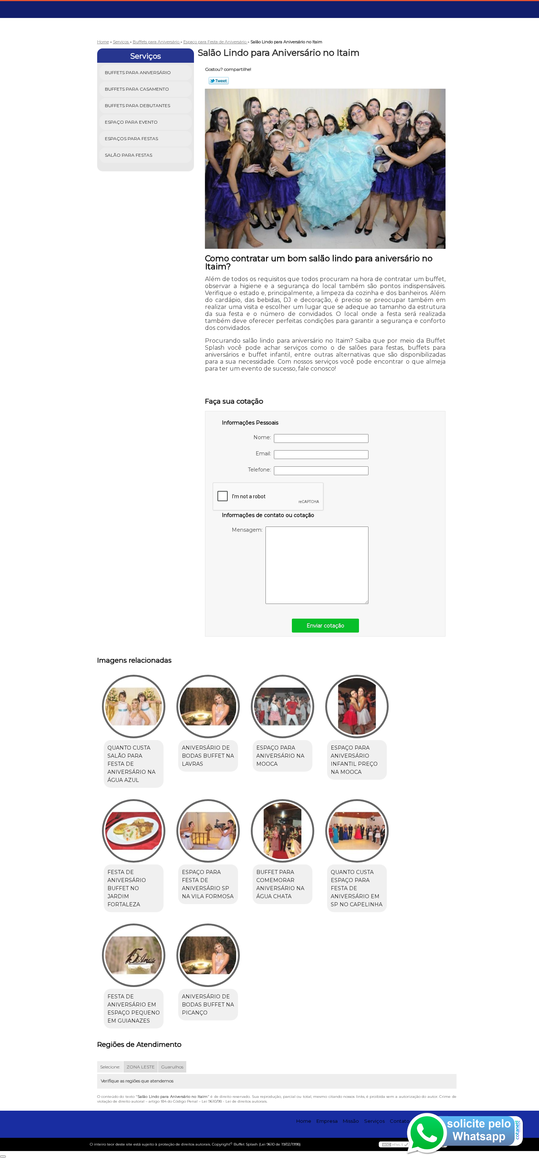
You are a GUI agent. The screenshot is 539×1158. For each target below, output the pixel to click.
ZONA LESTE (140, 1067)
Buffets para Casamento (137, 89)
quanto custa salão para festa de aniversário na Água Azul (131, 763)
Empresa (327, 1121)
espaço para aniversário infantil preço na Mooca (354, 759)
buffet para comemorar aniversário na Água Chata (280, 884)
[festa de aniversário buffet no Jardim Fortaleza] (133, 831)
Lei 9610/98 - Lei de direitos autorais (234, 1101)
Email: (265, 453)
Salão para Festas (128, 155)
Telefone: (261, 469)
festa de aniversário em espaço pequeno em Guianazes (133, 1008)
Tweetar (219, 80)
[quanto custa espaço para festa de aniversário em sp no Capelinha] (357, 831)
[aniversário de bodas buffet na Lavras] (208, 706)
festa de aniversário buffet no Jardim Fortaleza (126, 888)
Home (303, 1121)
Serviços (145, 56)
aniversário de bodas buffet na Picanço (208, 1004)
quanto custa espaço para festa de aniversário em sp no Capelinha (356, 888)
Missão (351, 1121)
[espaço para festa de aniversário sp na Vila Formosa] (208, 831)
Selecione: (110, 1067)
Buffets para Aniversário (138, 72)
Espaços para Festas (131, 138)
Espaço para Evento (131, 122)
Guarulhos (172, 1067)
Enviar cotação (325, 625)
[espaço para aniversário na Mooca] (282, 706)
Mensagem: (248, 530)
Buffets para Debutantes (137, 105)
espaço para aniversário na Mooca (280, 755)
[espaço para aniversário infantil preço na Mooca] (357, 706)
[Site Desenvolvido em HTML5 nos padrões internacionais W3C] (395, 1144)
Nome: (263, 437)
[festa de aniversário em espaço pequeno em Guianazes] (133, 955)
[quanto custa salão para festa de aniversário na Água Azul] (133, 706)
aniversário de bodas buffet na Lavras (208, 755)
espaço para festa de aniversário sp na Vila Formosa (208, 884)
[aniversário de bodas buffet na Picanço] (208, 955)
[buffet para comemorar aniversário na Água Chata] (282, 831)
